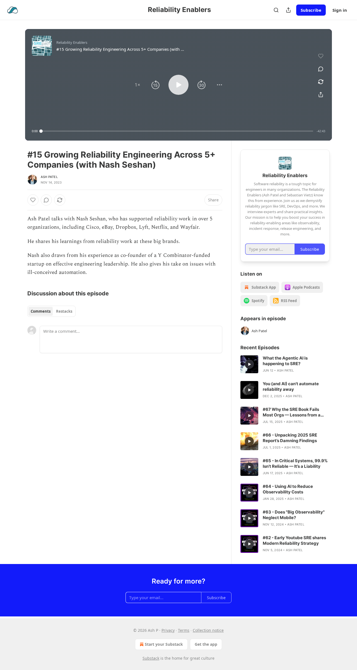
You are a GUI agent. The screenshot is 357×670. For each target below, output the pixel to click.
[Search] (276, 10)
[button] (137, 84)
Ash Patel (49, 177)
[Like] (32, 200)
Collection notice (208, 630)
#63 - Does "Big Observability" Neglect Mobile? (294, 514)
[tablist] (51, 311)
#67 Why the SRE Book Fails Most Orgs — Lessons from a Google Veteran (291, 412)
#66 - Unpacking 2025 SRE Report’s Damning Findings (290, 437)
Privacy (168, 630)
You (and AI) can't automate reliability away (291, 386)
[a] (249, 364)
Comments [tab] (40, 311)
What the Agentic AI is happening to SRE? (285, 360)
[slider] (177, 131)
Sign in (339, 10)
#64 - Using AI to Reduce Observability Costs (288, 489)
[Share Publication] (288, 10)
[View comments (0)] (320, 69)
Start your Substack (164, 644)
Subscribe (311, 10)
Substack (151, 658)
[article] (285, 364)
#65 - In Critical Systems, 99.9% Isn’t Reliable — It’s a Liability (295, 463)
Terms (183, 630)
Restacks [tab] (64, 311)
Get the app (206, 644)
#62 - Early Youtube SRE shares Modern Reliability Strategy (294, 540)
